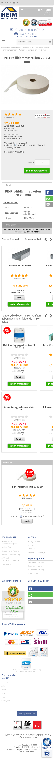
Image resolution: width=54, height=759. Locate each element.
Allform (4, 682)
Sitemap (31, 549)
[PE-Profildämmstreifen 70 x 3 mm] (27, 84)
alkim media (36, 747)
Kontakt (31, 545)
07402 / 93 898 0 (29, 34)
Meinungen (11, 225)
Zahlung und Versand (10, 551)
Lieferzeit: (9, 145)
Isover (3, 690)
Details (9, 185)
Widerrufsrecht (7, 547)
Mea (3, 697)
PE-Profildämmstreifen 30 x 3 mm (27, 487)
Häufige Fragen (34, 541)
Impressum (6, 564)
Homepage (18, 232)
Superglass (5, 700)
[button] (49, 192)
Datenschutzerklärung (10, 554)
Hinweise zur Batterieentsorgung (9, 542)
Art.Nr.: (7, 134)
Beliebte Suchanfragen (37, 552)
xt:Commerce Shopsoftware (38, 750)
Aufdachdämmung (36, 570)
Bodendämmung (35, 566)
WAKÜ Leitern (33, 573)
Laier (3, 693)
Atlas (3, 686)
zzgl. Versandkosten (11, 130)
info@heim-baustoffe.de (27, 30)
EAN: (6, 139)
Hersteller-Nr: (10, 136)
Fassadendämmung (36, 562)
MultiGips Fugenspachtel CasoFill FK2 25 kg (19, 346)
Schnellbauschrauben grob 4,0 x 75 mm (19, 408)
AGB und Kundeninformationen (10, 559)
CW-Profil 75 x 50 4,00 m (19, 265)
